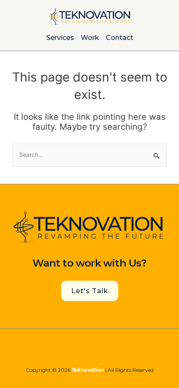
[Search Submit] (157, 155)
